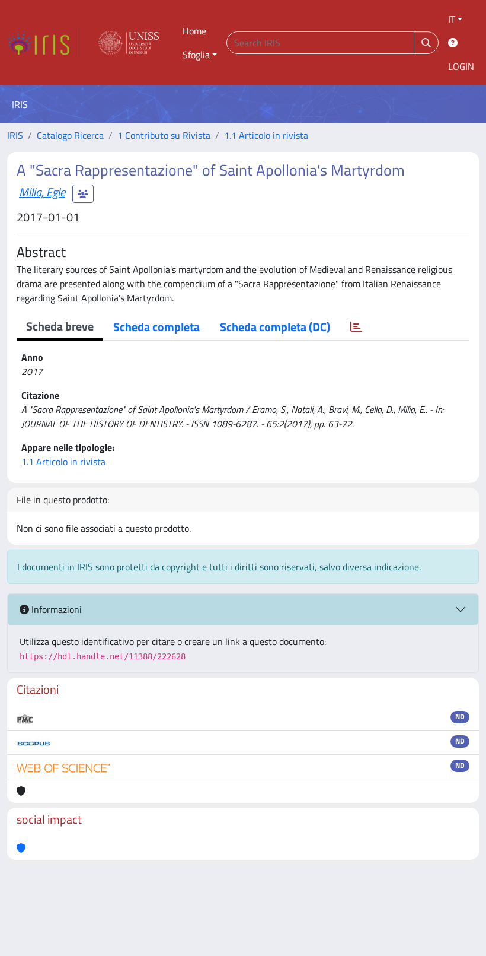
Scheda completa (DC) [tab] (275, 326)
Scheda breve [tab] (60, 326)
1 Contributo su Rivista (163, 135)
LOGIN (461, 66)
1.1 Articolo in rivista (266, 135)
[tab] (356, 327)
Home (194, 31)
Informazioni (55, 609)
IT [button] (451, 19)
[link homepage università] (128, 42)
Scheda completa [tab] (156, 326)
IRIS (15, 135)
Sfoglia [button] (196, 54)
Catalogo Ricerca (70, 135)
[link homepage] (43, 42)
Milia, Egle (42, 192)
